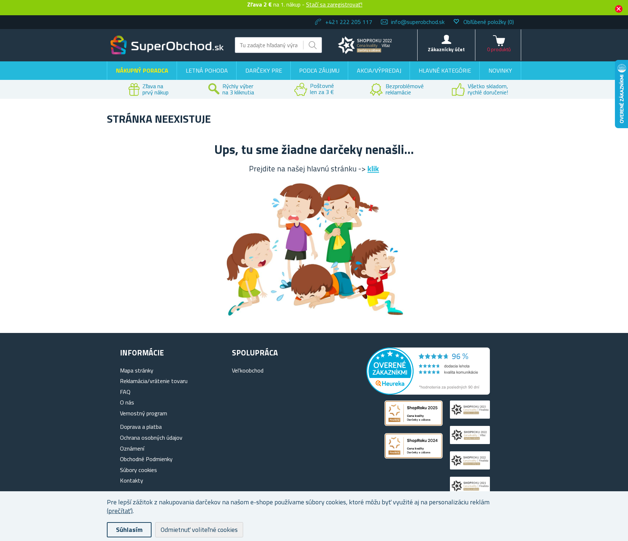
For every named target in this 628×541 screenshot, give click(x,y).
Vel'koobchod (247, 370)
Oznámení (132, 448)
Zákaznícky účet (446, 49)
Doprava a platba (141, 426)
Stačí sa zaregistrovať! (334, 4)
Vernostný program (143, 413)
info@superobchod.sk (417, 21)
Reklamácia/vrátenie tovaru (154, 381)
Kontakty (131, 480)
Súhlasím (129, 529)
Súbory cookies (138, 469)
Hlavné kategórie (445, 70)
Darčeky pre (263, 70)
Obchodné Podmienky (146, 459)
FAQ (125, 391)
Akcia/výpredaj (379, 70)
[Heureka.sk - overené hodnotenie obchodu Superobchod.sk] (428, 392)
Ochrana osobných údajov (151, 437)
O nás (127, 402)
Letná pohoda (207, 70)
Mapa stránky (136, 370)
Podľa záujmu (319, 70)
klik (373, 168)
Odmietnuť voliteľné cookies (199, 529)
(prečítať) (120, 511)
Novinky (500, 70)
